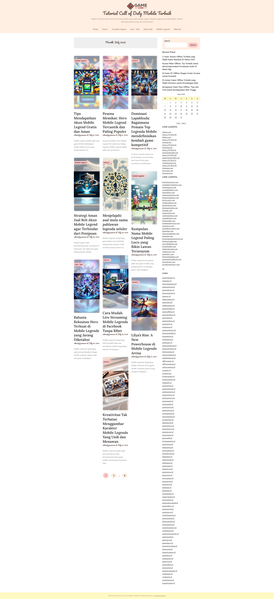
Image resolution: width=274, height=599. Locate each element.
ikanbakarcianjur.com (170, 228)
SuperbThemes (160, 596)
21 (165, 113)
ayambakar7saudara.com (172, 185)
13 (197, 106)
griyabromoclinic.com (171, 264)
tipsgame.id (167, 383)
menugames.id (168, 450)
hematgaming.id (168, 441)
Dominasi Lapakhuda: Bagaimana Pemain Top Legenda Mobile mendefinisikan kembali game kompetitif (144, 129)
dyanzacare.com (168, 262)
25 (187, 113)
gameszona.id (167, 444)
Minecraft (148, 29)
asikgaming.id (167, 423)
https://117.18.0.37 (169, 160)
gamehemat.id (168, 460)
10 (181, 106)
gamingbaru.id (168, 506)
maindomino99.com (170, 153)
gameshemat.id (168, 453)
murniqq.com (167, 171)
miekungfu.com (168, 213)
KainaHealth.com (169, 246)
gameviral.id (167, 561)
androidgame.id (168, 278)
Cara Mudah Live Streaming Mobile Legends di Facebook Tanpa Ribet (115, 322)
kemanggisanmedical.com (172, 239)
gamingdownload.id (170, 503)
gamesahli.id (167, 438)
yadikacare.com (168, 252)
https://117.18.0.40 (169, 165)
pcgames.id (166, 373)
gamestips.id (167, 318)
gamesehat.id (167, 568)
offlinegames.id (168, 299)
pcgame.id (166, 370)
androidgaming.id (169, 284)
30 (176, 117)
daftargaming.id (168, 521)
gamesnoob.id (167, 537)
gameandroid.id (168, 287)
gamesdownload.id (169, 546)
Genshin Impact (119, 29)
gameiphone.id (168, 290)
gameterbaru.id (168, 321)
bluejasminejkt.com (170, 208)
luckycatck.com (168, 200)
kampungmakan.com (170, 198)
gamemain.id (167, 466)
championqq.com (169, 163)
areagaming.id (168, 420)
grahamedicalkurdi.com (171, 259)
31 (181, 117)
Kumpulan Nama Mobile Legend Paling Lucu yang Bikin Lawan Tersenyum (142, 240)
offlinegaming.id (168, 364)
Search (167, 41)
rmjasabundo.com (169, 218)
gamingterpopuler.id (170, 534)
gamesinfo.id (167, 302)
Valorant (177, 29)
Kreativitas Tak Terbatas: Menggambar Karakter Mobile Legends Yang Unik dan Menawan (115, 428)
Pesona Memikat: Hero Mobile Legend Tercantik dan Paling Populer (115, 122)
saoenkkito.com (168, 192)
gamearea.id (167, 484)
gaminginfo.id (167, 386)
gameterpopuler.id (169, 571)
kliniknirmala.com (169, 241)
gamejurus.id (167, 469)
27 (197, 113)
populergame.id (168, 583)
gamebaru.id (167, 555)
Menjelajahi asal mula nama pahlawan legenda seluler (115, 222)
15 (170, 110)
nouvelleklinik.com (169, 244)
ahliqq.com (166, 137)
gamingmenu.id (168, 398)
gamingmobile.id (169, 333)
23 (176, 113)
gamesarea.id (167, 481)
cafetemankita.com (169, 216)
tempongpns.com (169, 187)
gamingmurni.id (168, 392)
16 (176, 110)
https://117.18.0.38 (169, 155)
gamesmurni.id (168, 429)
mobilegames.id (168, 305)
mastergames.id (168, 497)
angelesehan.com (169, 205)
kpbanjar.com (167, 236)
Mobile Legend (163, 29)
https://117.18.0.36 (169, 135)
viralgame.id (167, 577)
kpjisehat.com (167, 231)
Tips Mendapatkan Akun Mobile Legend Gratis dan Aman (85, 122)
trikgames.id (167, 327)
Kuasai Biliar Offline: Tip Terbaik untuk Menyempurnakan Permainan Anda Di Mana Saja (180, 66)
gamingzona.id (168, 410)
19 (192, 110)
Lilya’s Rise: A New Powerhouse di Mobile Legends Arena (144, 344)
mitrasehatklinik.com (170, 234)
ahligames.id (167, 457)
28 (165, 117)
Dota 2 (105, 29)
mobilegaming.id (169, 358)
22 (170, 113)
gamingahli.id (167, 404)
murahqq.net (167, 147)
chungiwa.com (168, 226)
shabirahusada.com (170, 249)
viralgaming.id (168, 531)
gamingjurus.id (168, 395)
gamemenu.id (167, 472)
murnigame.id (167, 478)
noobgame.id (167, 574)
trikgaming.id (167, 339)
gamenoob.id (167, 549)
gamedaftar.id (167, 565)
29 (170, 117)
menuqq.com (167, 173)
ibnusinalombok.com (170, 257)
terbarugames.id (168, 379)
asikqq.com (166, 132)
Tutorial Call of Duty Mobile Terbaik (137, 13)
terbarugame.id (168, 376)
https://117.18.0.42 (169, 145)
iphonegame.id (168, 352)
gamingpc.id (167, 342)
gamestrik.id (167, 324)
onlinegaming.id (168, 367)
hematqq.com (167, 168)
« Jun (178, 123)
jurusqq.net (166, 142)
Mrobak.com (167, 210)
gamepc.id (166, 296)
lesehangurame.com (170, 182)
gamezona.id (167, 475)
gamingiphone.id (169, 330)
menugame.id (167, 500)
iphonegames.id (168, 293)
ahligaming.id (167, 447)
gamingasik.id (167, 401)
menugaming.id (168, 417)
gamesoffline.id (168, 312)
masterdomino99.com (171, 158)
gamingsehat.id (168, 518)
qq (163, 269)
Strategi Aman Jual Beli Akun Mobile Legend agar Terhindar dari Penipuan (86, 224)
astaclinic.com (168, 254)
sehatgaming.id (168, 524)
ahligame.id (166, 487)
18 (186, 110)
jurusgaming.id (168, 413)
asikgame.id (167, 491)
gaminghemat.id (168, 389)
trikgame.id (166, 281)
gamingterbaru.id (169, 349)
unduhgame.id (168, 580)
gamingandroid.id (169, 346)
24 (181, 113)
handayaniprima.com (170, 195)
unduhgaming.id (169, 515)
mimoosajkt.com (168, 221)
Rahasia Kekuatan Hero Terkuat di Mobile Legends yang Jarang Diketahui (86, 328)
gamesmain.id (167, 435)
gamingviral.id (168, 509)
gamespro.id (167, 540)
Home (95, 29)
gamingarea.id (168, 407)
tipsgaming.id (167, 336)
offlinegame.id (168, 361)
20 (197, 110)
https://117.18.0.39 (169, 140)
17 (181, 110)
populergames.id (169, 552)
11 (186, 106)
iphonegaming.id (169, 355)
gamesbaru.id (167, 543)
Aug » (184, 123)
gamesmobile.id (168, 309)
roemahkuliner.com (170, 190)
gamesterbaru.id (168, 315)
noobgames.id (167, 558)
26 (192, 113)
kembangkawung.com (171, 223)
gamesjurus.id (167, 432)
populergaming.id (169, 528)
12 (192, 106)
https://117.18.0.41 (169, 150)
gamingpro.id (167, 512)
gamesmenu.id (168, 426)
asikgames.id (167, 463)
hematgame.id (168, 494)
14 (165, 110)
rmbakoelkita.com (169, 203)
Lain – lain (135, 29)
